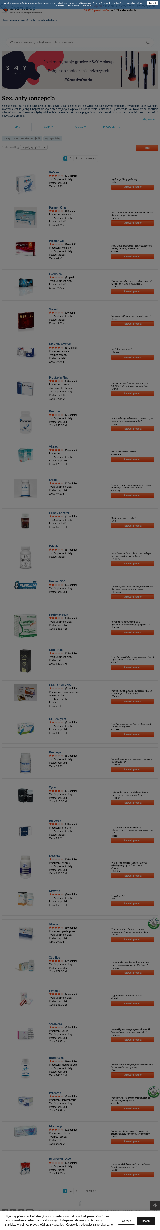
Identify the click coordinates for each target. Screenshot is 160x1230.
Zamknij (152, 3)
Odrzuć (126, 1220)
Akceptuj (146, 1220)
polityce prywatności (32, 1224)
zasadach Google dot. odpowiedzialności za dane (83, 1224)
